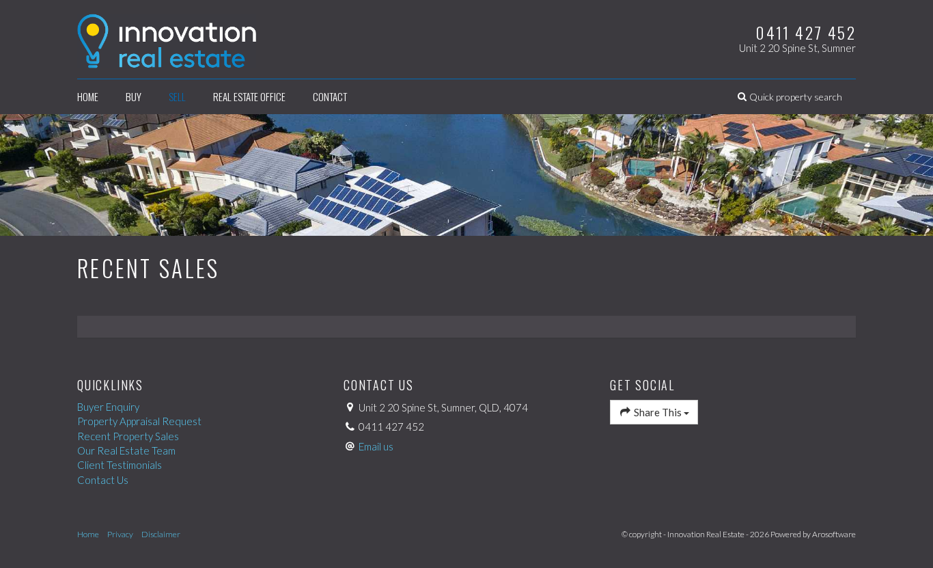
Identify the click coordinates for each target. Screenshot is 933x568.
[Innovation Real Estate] (166, 37)
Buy (133, 96)
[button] (790, 96)
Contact (330, 96)
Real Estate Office (249, 96)
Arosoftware (834, 534)
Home (87, 96)
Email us (376, 446)
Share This (658, 412)
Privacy (120, 534)
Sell (177, 96)
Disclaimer (160, 534)
